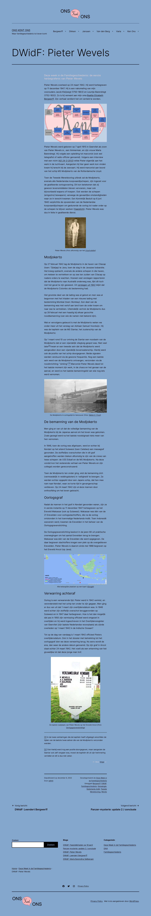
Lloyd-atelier (90, 250)
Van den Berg (103, 31)
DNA (106, 848)
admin (51, 781)
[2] (45, 749)
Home (14, 868)
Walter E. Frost (94, 415)
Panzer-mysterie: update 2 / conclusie (79, 848)
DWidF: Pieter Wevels (72, 852)
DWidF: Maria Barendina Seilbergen (78, 859)
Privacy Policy (97, 901)
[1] (49, 346)
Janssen (86, 31)
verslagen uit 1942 (87, 285)
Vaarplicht (79, 209)
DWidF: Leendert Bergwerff (75, 855)
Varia (118, 31)
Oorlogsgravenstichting (75, 728)
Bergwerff (58, 31)
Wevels (104, 792)
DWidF (103, 783)
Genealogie (102, 786)
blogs (102, 762)
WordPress (134, 901)
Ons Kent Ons (21, 30)
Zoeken (15, 840)
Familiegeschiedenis (89, 786)
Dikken (72, 31)
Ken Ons (131, 31)
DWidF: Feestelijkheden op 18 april (78, 845)
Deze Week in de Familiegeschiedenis (120, 845)
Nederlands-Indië (93, 789)
